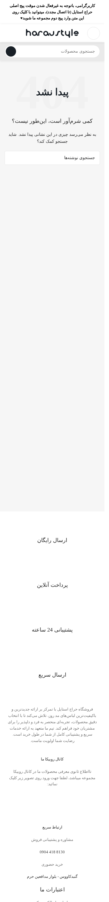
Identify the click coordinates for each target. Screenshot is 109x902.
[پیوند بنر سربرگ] (52, 12)
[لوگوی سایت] (52, 33)
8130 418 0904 (52, 852)
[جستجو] (11, 51)
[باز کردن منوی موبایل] (93, 33)
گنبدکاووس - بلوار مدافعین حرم (52, 876)
